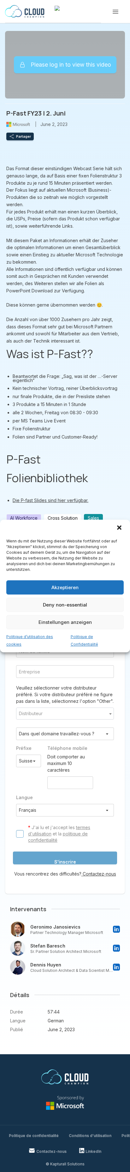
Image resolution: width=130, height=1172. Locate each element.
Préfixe (24, 748)
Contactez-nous (98, 873)
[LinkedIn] (116, 929)
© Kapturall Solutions (65, 1164)
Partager (23, 136)
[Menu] (115, 11)
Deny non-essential (65, 605)
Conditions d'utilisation (90, 1135)
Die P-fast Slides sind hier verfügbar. (50, 500)
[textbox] (65, 713)
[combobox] (65, 714)
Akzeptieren (65, 587)
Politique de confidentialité (34, 1135)
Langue (24, 797)
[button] (120, 528)
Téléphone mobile (67, 748)
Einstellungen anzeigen (65, 622)
